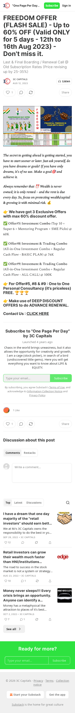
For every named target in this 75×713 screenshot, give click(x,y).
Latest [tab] (18, 502)
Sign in (66, 5)
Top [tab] (8, 502)
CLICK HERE (38, 313)
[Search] (68, 503)
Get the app (57, 694)
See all (11, 629)
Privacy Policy (37, 395)
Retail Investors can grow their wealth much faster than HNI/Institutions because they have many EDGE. (24, 557)
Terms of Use (57, 387)
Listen (66, 81)
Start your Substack (27, 694)
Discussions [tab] (33, 502)
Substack (18, 704)
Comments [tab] (13, 453)
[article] (37, 528)
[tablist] (20, 453)
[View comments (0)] (21, 92)
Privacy (38, 681)
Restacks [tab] (29, 453)
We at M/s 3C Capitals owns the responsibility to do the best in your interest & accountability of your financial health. (27, 531)
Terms (49, 681)
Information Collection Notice (44, 391)
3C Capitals (20, 79)
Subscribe (52, 5)
